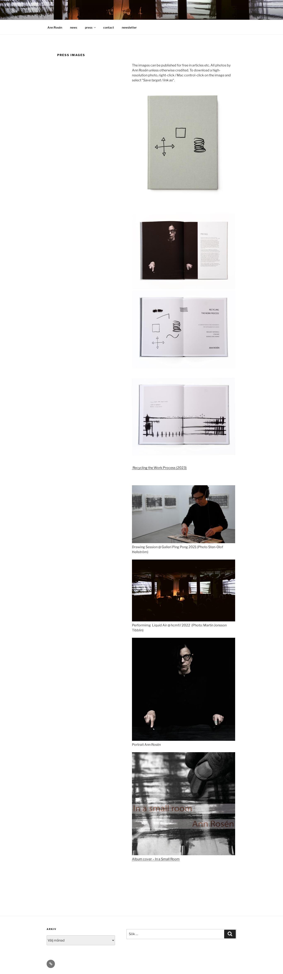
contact (108, 27)
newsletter (129, 27)
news (73, 27)
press (88, 27)
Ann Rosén (54, 27)
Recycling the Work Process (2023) (159, 468)
